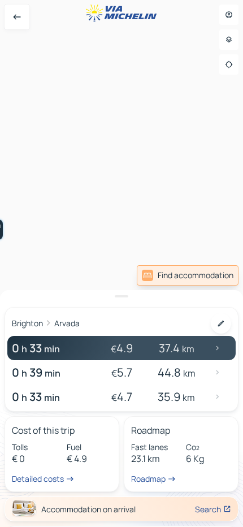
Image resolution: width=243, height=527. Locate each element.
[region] (121, 263)
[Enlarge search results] (121, 296)
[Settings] (228, 39)
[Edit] (221, 323)
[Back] (17, 17)
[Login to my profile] (228, 15)
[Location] (228, 64)
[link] (187, 275)
